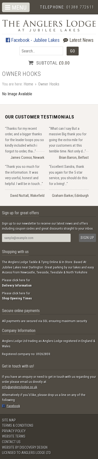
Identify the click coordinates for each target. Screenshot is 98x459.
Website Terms (13, 436)
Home (28, 84)
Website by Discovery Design (24, 447)
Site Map (9, 420)
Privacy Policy (14, 431)
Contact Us (11, 442)
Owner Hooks (48, 84)
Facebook (13, 406)
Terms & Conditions (17, 425)
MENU (18, 7)
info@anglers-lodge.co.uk (19, 387)
